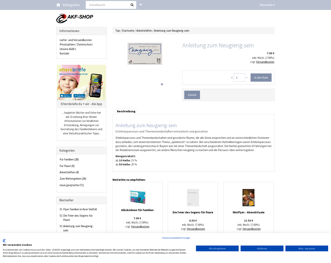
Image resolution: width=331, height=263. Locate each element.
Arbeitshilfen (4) (69, 172)
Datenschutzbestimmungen (176, 237)
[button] (140, 5)
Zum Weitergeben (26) (73, 178)
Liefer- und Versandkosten (76, 40)
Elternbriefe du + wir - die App (81, 104)
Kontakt (64, 53)
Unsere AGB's (68, 49)
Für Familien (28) (69, 159)
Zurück (192, 95)
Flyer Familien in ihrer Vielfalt (80, 209)
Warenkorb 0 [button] (267, 5)
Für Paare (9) (67, 166)
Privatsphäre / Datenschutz (76, 44)
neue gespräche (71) (72, 185)
